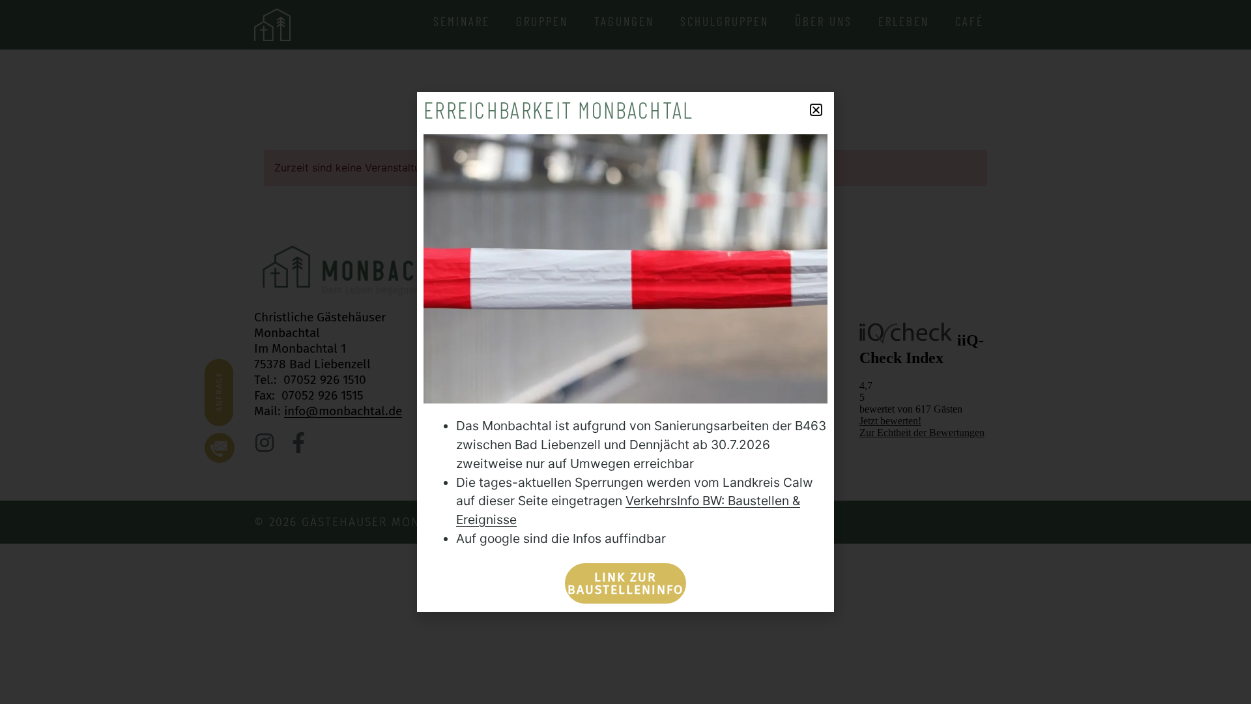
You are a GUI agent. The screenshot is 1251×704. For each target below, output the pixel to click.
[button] (816, 110)
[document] (625, 352)
